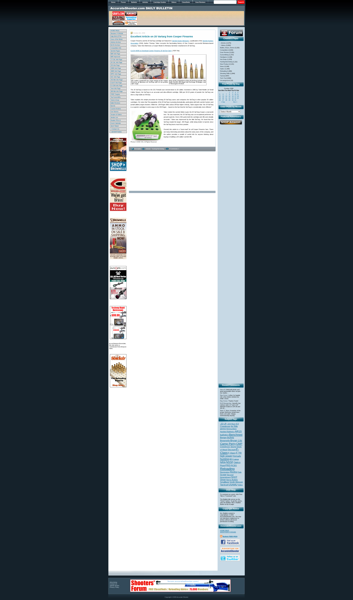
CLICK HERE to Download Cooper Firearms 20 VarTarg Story (151, 51)
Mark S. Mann (224, 410)
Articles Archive (115, 42)
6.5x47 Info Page (116, 82)
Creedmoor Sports (228, 447)
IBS (231, 459)
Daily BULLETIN (115, 36)
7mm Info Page (115, 88)
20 (223, 98)
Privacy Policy (114, 587)
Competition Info (115, 48)
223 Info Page (115, 65)
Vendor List (114, 117)
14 (226, 96)
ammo (223, 429)
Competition (224, 50)
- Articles (148, 149)
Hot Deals (223, 59)
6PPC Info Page (115, 74)
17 (235, 96)
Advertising (113, 582)
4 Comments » (174, 149)
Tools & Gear (114, 100)
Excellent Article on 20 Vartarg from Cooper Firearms (162, 36)
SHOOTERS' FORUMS (228, 532)
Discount (232, 450)
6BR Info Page (115, 54)
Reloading (223, 71)
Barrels (112, 106)
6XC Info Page (115, 77)
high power (226, 456)
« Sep (223, 102)
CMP (239, 443)
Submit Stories (114, 585)
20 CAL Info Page (116, 62)
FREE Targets (115, 94)
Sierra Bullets (232, 480)
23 (233, 98)
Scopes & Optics (116, 114)
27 (223, 100)
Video (240, 485)
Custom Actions (115, 109)
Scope (223, 475)
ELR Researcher (225, 403)
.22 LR (223, 424)
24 (235, 98)
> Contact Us (114, 129)
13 (223, 96)
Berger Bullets (227, 437)
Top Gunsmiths (115, 97)
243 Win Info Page (116, 80)
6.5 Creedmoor (229, 425)
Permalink (137, 149)
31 (235, 100)
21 (226, 98)
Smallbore (224, 482)
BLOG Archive (115, 45)
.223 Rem (231, 424)
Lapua (236, 459)
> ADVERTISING (116, 132)
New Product (224, 64)
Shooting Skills (225, 73)
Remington (225, 472)
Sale (239, 472)
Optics (222, 69)
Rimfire (233, 472)
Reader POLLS (115, 120)
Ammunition (231, 429)
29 (229, 100)
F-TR (239, 453)
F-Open (232, 453)
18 (238, 96)
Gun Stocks (114, 111)
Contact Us (113, 584)
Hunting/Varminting (158, 149)
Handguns (223, 57)
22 (229, 98)
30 (233, 100)
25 (238, 98)
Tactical (222, 76)
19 (220, 98)
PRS (228, 465)
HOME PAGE (114, 30)
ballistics (224, 435)
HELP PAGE (114, 126)
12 (220, 96)
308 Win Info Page (116, 91)
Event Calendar (115, 123)
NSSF (229, 462)
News (222, 66)
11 (238, 94)
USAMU (232, 484)
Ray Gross (224, 395)
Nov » (235, 102)
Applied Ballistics (227, 432)
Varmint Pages (115, 51)
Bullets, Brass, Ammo (227, 47)
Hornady (237, 456)
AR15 (238, 431)
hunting (224, 459)
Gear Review (224, 52)
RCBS (234, 465)
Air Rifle (234, 426)
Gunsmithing (224, 55)
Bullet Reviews (115, 103)
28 (226, 100)
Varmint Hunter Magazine (180, 41)
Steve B (222, 389)
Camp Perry (228, 443)
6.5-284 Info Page (116, 85)
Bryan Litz (236, 440)
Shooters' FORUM (116, 33)
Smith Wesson (236, 482)
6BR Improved (115, 56)
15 (229, 96)
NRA (223, 462)
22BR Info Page (115, 68)
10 (235, 94)
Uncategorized (225, 80)
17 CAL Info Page (116, 59)
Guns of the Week (116, 39)
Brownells (225, 440)
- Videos (223, 45)
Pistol (222, 465)
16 (233, 96)
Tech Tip (223, 78)
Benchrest (235, 434)
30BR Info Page (115, 71)
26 (220, 100)
